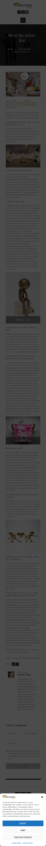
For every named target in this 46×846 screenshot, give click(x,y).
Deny (23, 830)
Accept (23, 823)
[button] (42, 797)
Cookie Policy (17, 843)
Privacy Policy (28, 843)
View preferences (23, 837)
